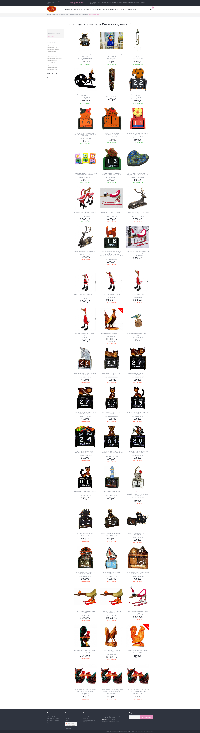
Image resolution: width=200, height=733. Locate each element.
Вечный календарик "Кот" (85, 533)
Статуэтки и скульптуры (73, 9)
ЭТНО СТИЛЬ (97, 9)
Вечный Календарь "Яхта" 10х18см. (111, 573)
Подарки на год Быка (51, 62)
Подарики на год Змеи (52, 56)
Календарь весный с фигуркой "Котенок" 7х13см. (85, 413)
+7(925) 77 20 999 (110, 719)
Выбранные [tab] (52, 31)
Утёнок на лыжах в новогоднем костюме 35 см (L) (138, 252)
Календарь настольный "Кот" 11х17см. (138, 374)
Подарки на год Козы (51, 51)
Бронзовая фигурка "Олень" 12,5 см (138, 213)
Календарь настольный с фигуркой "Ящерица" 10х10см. (85, 452)
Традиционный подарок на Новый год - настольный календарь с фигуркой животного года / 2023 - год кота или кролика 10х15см (111, 254)
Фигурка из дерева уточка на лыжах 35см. (111, 612)
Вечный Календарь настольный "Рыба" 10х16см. (138, 452)
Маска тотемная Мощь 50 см (111, 94)
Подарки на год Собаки (52, 65)
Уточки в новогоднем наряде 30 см (85, 213)
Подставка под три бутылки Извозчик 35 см (85, 94)
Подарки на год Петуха (52, 47)
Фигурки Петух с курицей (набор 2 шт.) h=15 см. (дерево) (85, 690)
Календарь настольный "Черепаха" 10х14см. (112, 134)
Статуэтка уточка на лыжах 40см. (85, 612)
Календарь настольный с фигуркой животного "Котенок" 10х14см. (85, 134)
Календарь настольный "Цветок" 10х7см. (138, 134)
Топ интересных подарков (53, 720)
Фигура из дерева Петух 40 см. (111, 333)
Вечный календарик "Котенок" (111, 533)
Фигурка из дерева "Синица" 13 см (137, 334)
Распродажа (92, 3)
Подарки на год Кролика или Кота (54, 58)
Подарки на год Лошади (52, 54)
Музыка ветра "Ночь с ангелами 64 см (138, 55)
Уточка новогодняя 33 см (111, 294)
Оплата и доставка (111, 2)
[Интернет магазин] (51, 11)
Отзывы (67, 720)
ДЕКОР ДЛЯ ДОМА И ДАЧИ (111, 9)
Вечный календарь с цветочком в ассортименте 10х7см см (85, 174)
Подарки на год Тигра (52, 60)
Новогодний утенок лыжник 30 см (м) (111, 213)
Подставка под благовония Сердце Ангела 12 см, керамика (137, 174)
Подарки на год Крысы (52, 67)
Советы (104, 2)
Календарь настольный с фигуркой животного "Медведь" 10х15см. (111, 453)
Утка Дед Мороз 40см (138, 294)
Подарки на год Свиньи (52, 69)
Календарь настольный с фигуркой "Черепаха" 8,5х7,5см (111, 174)
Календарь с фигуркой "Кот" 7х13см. (111, 413)
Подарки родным (51, 722)
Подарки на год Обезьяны (53, 49)
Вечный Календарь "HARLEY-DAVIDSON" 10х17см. (85, 573)
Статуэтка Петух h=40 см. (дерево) (111, 651)
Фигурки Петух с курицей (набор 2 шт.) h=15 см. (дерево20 (111, 690)
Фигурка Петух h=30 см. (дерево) (85, 650)
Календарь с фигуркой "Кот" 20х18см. (85, 55)
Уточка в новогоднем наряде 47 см (85, 334)
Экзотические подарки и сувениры (131, 2)
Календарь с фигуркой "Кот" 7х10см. (111, 374)
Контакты (119, 2)
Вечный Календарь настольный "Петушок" (138, 495)
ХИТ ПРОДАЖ (92, 2)
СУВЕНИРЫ (87, 9)
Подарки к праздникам (128, 9)
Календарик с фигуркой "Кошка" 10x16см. (85, 492)
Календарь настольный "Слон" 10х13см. (137, 94)
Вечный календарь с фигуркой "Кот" (137, 413)
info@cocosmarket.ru (62, 1)
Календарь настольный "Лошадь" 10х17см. (85, 374)
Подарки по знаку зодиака (53, 718)
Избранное (142, 2)
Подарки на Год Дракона (52, 45)
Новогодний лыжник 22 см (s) (138, 611)
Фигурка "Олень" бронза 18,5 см (85, 251)
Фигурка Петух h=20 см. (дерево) (138, 650)
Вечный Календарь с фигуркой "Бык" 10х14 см (111, 55)
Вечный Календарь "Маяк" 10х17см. (111, 492)
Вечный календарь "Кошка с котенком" (137, 534)
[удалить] (62, 34)
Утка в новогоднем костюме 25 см (85, 295)
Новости (99, 2)
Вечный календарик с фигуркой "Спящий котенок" (138, 573)
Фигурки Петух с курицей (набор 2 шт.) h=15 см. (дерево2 (137, 690)
